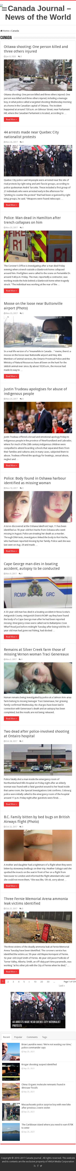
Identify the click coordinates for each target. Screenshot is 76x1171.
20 (41, 981)
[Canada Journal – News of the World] (38, 12)
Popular (18, 1037)
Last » (62, 985)
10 (35, 981)
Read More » (11, 119)
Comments (32, 1037)
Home (5, 30)
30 (48, 981)
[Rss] (34, 1166)
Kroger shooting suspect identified (39, 1064)
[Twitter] (41, 1166)
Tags (44, 1037)
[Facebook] (38, 1166)
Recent (6, 1037)
